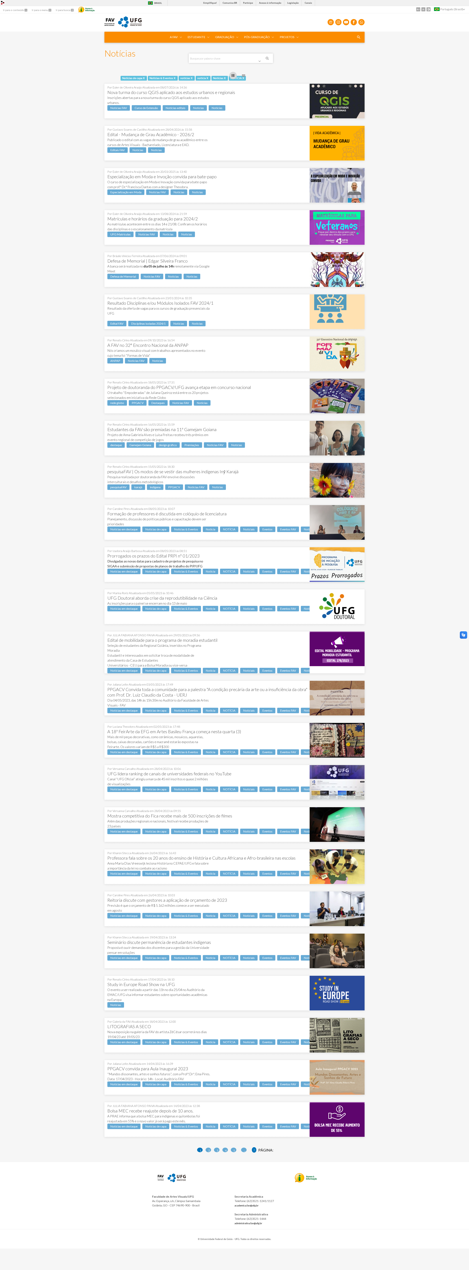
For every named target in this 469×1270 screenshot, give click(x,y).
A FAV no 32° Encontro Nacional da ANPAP (147, 345)
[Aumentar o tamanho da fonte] (418, 9)
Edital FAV (116, 323)
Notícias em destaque (124, 529)
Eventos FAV (288, 529)
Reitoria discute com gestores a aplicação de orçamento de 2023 (167, 900)
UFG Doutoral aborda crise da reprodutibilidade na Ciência (162, 598)
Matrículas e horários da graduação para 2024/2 (152, 218)
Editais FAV (117, 150)
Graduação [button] (224, 37)
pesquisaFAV (118, 487)
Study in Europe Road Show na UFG (141, 984)
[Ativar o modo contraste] (428, 9)
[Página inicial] (109, 25)
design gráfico (168, 445)
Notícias (198, 108)
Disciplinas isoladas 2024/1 (148, 323)
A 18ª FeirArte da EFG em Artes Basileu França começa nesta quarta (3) (174, 731)
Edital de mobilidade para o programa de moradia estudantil (162, 640)
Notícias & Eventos (186, 529)
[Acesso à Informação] (86, 9)
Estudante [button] (196, 37)
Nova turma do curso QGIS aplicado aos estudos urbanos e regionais (171, 92)
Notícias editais (175, 108)
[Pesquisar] (267, 58)
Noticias (217, 108)
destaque (116, 445)
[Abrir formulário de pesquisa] (359, 37)
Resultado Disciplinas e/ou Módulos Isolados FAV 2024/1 (160, 303)
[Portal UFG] (130, 26)
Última (254, 1150)
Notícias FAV (118, 108)
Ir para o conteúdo (14, 10)
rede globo (117, 403)
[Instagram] (338, 22)
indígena (155, 487)
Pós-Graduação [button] (257, 37)
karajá (138, 487)
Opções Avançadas (260, 62)
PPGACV (138, 403)
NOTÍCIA (229, 529)
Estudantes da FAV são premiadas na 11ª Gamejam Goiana (162, 429)
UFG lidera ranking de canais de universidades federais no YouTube (169, 773)
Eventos (267, 529)
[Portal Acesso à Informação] (306, 1181)
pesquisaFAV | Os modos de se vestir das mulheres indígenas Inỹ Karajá (173, 471)
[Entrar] (2, 3)
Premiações (191, 445)
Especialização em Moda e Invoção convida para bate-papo (162, 176)
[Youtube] (346, 22)
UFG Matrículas (120, 234)
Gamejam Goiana (140, 445)
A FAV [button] (174, 37)
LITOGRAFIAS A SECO (129, 1026)
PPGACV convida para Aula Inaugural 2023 (147, 1068)
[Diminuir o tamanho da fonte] (423, 9)
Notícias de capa (155, 529)
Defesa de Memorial (123, 276)
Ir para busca (63, 10)
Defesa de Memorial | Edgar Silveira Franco (147, 260)
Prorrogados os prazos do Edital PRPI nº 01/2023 (153, 555)
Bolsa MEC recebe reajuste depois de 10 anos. (150, 1110)
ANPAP (115, 360)
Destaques (158, 403)
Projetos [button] (287, 37)
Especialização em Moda (125, 192)
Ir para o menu (40, 10)
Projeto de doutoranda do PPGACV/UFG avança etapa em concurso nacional (179, 387)
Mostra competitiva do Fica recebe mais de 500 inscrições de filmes (169, 815)
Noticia (210, 529)
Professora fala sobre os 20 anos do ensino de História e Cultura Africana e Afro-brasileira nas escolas (201, 858)
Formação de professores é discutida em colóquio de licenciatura (167, 513)
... (244, 1150)
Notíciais (249, 529)
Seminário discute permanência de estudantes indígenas (159, 942)
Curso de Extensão (146, 108)
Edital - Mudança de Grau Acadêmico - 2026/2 (150, 134)
